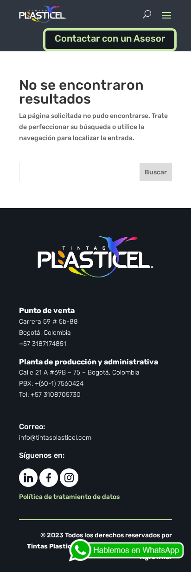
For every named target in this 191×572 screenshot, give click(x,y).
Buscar (156, 172)
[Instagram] (69, 484)
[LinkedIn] (28, 484)
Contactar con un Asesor (110, 38)
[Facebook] (48, 484)
